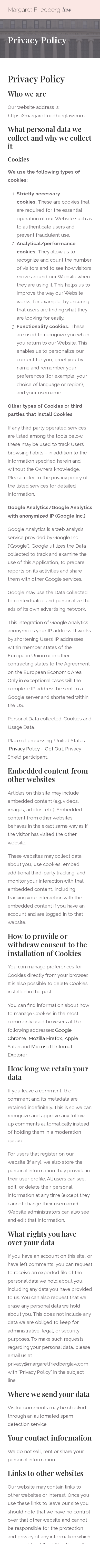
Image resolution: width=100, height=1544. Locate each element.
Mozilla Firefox (45, 1038)
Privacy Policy (24, 748)
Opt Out (54, 748)
